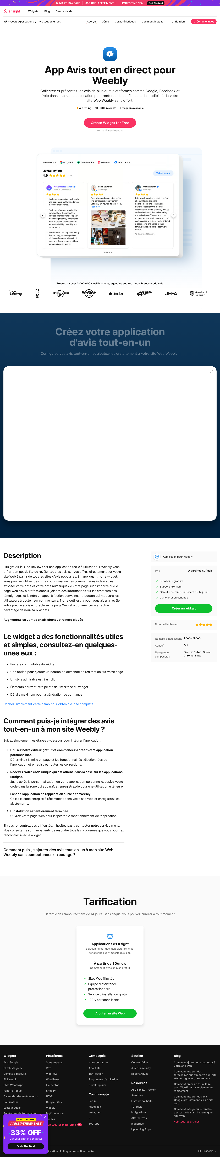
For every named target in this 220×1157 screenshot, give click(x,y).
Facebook (95, 1106)
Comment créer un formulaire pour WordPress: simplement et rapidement (193, 1087)
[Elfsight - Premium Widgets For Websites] (11, 11)
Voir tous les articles (187, 1121)
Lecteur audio (12, 1107)
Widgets (33, 11)
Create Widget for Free (110, 123)
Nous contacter (98, 1062)
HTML (49, 1096)
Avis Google (10, 1062)
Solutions (137, 1095)
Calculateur (10, 1102)
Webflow (51, 1073)
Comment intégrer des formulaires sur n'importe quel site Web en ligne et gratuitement (195, 1075)
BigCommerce (55, 1113)
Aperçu (91, 21)
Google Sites (54, 1102)
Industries (137, 1123)
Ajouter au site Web (110, 1013)
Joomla (50, 1119)
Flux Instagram (12, 1068)
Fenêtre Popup (12, 1090)
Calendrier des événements (20, 1096)
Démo (105, 21)
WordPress (53, 1079)
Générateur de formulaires (19, 1113)
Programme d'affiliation (103, 1079)
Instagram (95, 1112)
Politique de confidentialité (77, 1151)
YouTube (94, 1123)
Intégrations (138, 1112)
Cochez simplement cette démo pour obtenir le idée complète (48, 704)
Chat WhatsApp (13, 1085)
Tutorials (136, 1106)
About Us (94, 1068)
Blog (47, 11)
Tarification (177, 21)
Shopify (51, 1090)
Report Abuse (139, 1073)
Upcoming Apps (141, 1129)
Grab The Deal (26, 1146)
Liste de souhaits (141, 1101)
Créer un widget (204, 21)
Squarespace (54, 1062)
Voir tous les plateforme (63, 1124)
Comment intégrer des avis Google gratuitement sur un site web (193, 1100)
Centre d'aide (64, 11)
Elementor (52, 1085)
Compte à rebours (14, 1073)
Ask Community (141, 1068)
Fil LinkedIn (10, 1079)
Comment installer (153, 21)
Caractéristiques (125, 21)
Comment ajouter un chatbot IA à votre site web (194, 1064)
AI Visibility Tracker (143, 1089)
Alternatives (139, 1118)
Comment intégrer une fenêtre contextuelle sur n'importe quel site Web (193, 1112)
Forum (92, 1101)
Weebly (50, 1107)
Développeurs (97, 1085)
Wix (48, 1068)
